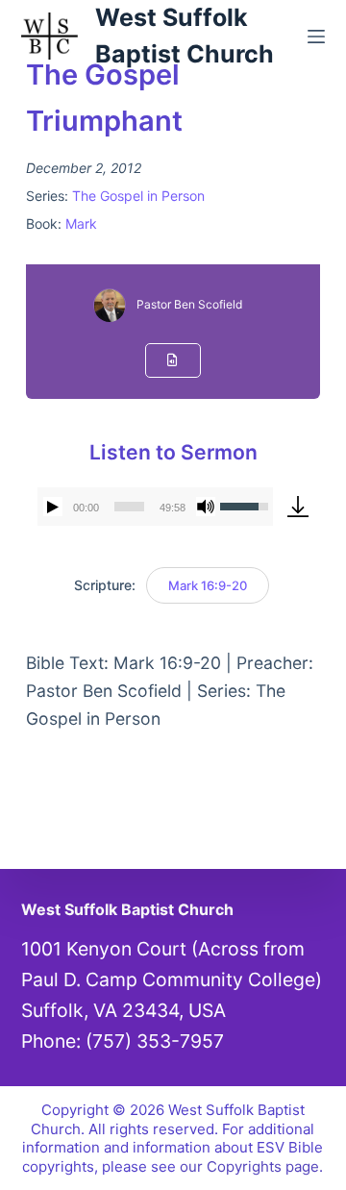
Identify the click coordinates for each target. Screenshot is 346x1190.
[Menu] (316, 36)
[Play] (52, 506)
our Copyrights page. (251, 1166)
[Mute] (205, 506)
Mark (81, 223)
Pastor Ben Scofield (189, 304)
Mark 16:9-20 (207, 585)
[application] (155, 506)
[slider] (129, 506)
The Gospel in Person (138, 195)
